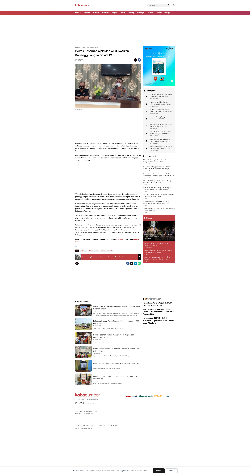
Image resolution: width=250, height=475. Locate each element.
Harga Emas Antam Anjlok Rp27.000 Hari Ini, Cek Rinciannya (157, 304)
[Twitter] (131, 263)
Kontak (92, 425)
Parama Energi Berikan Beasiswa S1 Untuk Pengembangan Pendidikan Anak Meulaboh (156, 202)
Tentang (77, 425)
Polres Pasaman (94, 250)
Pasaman (84, 250)
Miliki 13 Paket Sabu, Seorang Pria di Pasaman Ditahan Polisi (116, 364)
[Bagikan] (139, 60)
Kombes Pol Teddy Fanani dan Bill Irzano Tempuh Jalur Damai (156, 244)
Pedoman (114, 425)
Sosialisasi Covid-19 (107, 250)
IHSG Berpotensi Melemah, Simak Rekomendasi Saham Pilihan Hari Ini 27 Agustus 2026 (158, 311)
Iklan (107, 425)
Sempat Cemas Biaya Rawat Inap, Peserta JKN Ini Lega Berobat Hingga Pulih (161, 110)
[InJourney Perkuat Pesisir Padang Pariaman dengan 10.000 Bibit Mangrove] (83, 324)
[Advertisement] (125, 30)
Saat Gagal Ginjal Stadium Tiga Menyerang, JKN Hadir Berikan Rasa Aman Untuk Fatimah (157, 188)
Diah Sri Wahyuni (79, 59)
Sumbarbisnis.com (154, 299)
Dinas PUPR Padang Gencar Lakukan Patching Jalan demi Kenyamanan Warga (157, 181)
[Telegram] (135, 263)
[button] (168, 5)
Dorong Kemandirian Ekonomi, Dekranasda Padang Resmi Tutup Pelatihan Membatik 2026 (160, 103)
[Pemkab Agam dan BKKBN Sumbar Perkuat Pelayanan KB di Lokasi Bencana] (83, 352)
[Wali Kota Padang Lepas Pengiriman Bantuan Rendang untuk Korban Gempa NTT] (83, 310)
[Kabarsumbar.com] (83, 5)
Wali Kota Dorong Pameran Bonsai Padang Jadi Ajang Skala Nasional (160, 133)
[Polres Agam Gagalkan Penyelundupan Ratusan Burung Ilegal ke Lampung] (83, 379)
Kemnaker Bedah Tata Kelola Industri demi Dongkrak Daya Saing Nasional (159, 209)
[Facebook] (127, 263)
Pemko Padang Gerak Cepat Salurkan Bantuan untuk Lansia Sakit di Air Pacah (161, 148)
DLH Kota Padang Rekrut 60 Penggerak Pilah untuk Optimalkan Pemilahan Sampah (158, 195)
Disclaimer (100, 425)
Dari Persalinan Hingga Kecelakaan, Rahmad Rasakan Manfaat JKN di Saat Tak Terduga (156, 168)
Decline (171, 471)
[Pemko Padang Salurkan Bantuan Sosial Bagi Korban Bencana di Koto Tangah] (83, 338)
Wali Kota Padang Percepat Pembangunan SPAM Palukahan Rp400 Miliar (159, 118)
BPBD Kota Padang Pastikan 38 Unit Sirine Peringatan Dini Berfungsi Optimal (161, 96)
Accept (158, 471)
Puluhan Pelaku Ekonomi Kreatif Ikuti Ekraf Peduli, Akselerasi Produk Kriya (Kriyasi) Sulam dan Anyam (158, 174)
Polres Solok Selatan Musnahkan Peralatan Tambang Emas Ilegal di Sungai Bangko (157, 258)
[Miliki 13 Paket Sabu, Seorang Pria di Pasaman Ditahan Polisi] (83, 366)
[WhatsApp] (139, 263)
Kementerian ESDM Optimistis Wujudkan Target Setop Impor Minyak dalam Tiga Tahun (158, 320)
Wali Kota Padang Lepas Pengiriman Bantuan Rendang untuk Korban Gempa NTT (161, 125)
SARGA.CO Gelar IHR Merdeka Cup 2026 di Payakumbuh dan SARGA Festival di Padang (160, 140)
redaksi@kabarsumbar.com (87, 403)
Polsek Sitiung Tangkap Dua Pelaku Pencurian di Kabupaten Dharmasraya (158, 251)
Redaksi (85, 425)
